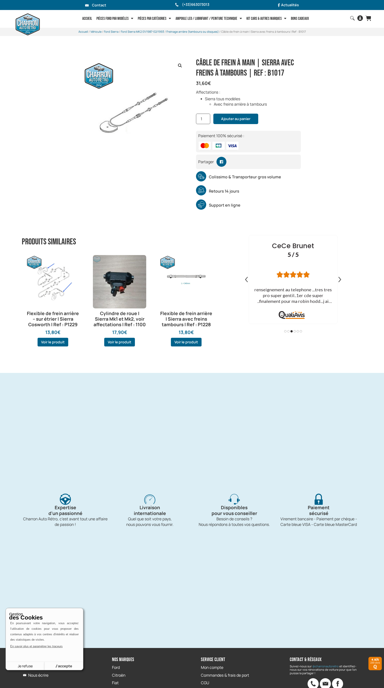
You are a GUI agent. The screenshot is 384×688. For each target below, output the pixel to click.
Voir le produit (53, 342)
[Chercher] (352, 18)
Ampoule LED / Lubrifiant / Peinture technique (206, 18)
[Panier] (368, 18)
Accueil (87, 18)
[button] (180, 66)
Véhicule (96, 32)
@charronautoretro (325, 666)
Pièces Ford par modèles (112, 18)
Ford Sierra (111, 32)
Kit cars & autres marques (264, 18)
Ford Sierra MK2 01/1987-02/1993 (142, 32)
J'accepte (63, 666)
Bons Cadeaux (300, 18)
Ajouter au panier (235, 118)
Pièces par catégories (152, 18)
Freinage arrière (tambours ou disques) (192, 32)
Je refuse (25, 666)
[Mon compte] (360, 18)
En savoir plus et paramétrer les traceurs (36, 646)
